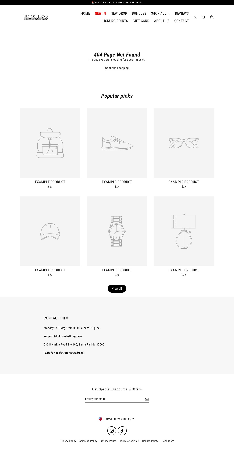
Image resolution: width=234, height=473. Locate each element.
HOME (85, 13)
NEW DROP (119, 13)
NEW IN (100, 13)
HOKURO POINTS (115, 21)
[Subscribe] (146, 399)
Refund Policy (108, 441)
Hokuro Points (150, 441)
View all (117, 288)
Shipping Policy (88, 441)
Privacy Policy (68, 441)
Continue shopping (117, 68)
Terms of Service (129, 441)
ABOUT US (161, 21)
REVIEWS (182, 13)
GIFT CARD (141, 21)
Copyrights (168, 441)
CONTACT (181, 21)
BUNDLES (139, 13)
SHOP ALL (159, 13)
